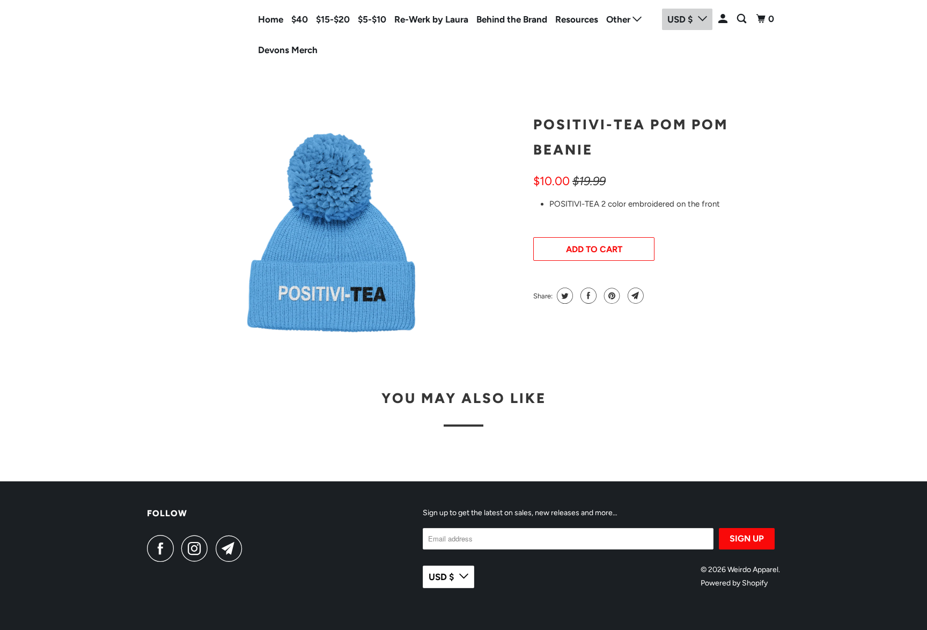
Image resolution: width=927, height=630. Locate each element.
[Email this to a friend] (634, 296)
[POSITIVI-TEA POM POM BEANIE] (335, 233)
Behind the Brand (511, 19)
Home (270, 19)
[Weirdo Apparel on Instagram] (197, 548)
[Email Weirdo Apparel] (232, 548)
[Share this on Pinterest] (610, 296)
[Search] (742, 19)
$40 (299, 19)
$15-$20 (333, 19)
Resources (576, 19)
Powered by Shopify (734, 583)
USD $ (441, 577)
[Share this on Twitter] (563, 296)
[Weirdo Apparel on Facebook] (163, 548)
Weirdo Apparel (180, 33)
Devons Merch (288, 50)
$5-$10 (372, 19)
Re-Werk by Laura (431, 19)
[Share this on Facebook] (587, 296)
